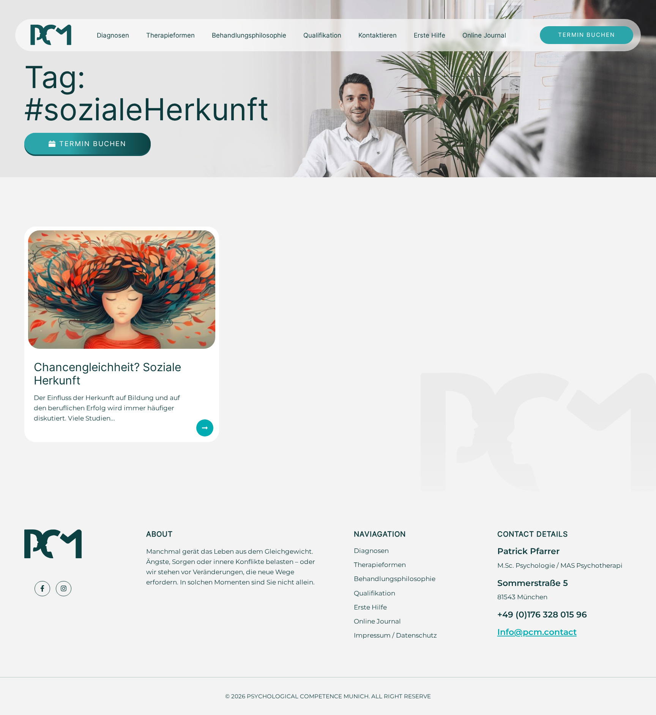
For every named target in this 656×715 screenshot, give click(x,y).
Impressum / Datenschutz (395, 635)
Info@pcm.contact (537, 631)
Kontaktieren (377, 34)
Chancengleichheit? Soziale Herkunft (107, 373)
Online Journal (484, 34)
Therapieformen (380, 564)
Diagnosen (371, 550)
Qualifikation (322, 34)
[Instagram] (63, 589)
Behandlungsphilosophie (249, 34)
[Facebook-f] (42, 589)
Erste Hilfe (429, 34)
